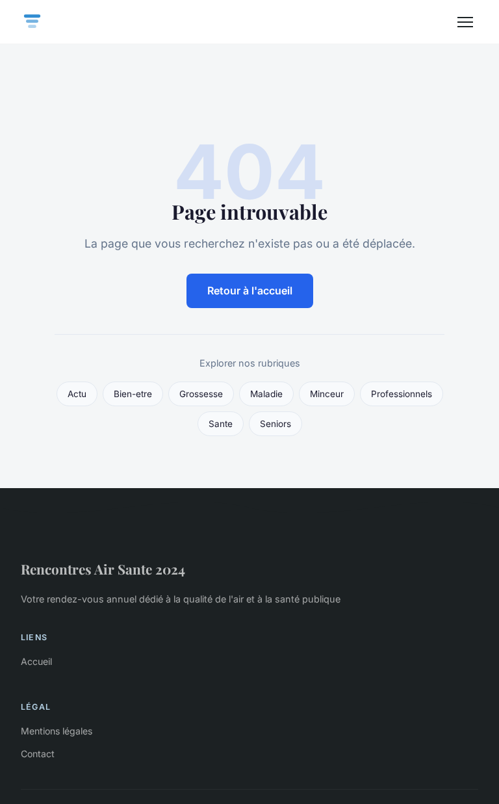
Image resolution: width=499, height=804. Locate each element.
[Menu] (465, 22)
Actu (77, 394)
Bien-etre (133, 394)
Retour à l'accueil (249, 290)
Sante (221, 424)
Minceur (327, 394)
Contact (38, 753)
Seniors (275, 424)
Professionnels (401, 394)
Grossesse (201, 394)
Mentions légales (56, 730)
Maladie (266, 394)
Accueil (36, 661)
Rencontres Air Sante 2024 (103, 569)
